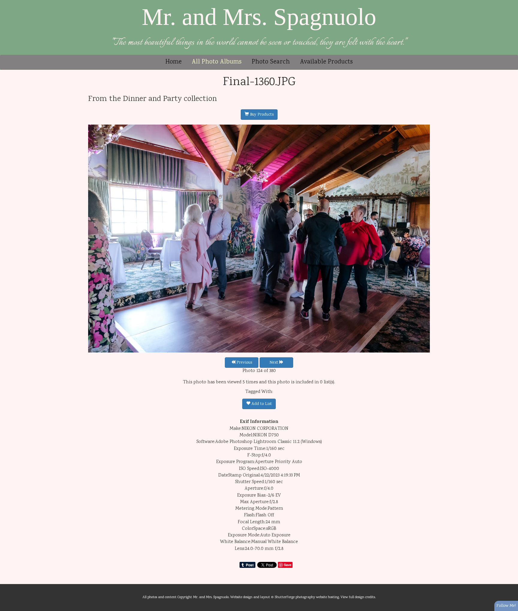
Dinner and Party (152, 99)
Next (274, 363)
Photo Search (271, 62)
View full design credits (358, 597)
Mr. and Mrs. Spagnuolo (259, 17)
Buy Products (261, 115)
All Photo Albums (217, 62)
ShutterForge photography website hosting (307, 597)
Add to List (261, 404)
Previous (243, 363)
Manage (510, 3)
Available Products (326, 62)
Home (173, 62)
